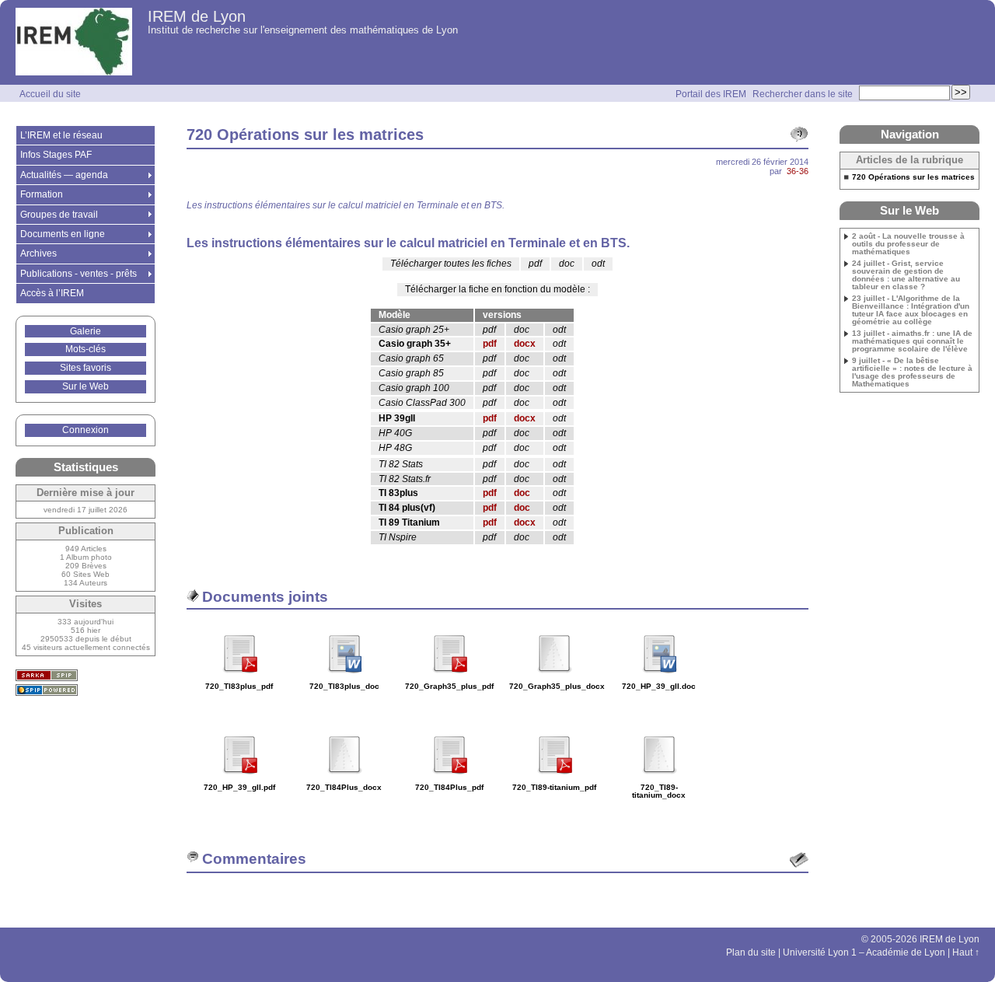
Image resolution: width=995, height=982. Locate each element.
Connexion (85, 430)
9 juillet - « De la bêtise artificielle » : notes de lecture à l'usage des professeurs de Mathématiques (912, 372)
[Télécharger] (239, 678)
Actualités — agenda (64, 174)
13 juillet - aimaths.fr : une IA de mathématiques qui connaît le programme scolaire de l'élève (912, 341)
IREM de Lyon (197, 16)
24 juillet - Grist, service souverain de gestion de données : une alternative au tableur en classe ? (906, 275)
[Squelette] (47, 675)
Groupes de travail (59, 214)
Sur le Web (85, 386)
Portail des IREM (711, 94)
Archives (38, 253)
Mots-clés (85, 349)
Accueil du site (50, 94)
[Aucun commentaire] (799, 134)
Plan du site (751, 952)
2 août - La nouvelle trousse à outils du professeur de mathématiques (908, 244)
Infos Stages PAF (56, 154)
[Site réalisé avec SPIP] (47, 690)
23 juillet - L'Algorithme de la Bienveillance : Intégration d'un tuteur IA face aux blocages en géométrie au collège (910, 310)
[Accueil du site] (74, 42)
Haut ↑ (965, 952)
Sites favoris (85, 367)
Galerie (85, 331)
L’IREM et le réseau (61, 135)
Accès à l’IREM (52, 293)
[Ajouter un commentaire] (799, 860)
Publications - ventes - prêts (78, 273)
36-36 (797, 171)
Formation (41, 194)
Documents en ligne (62, 234)
